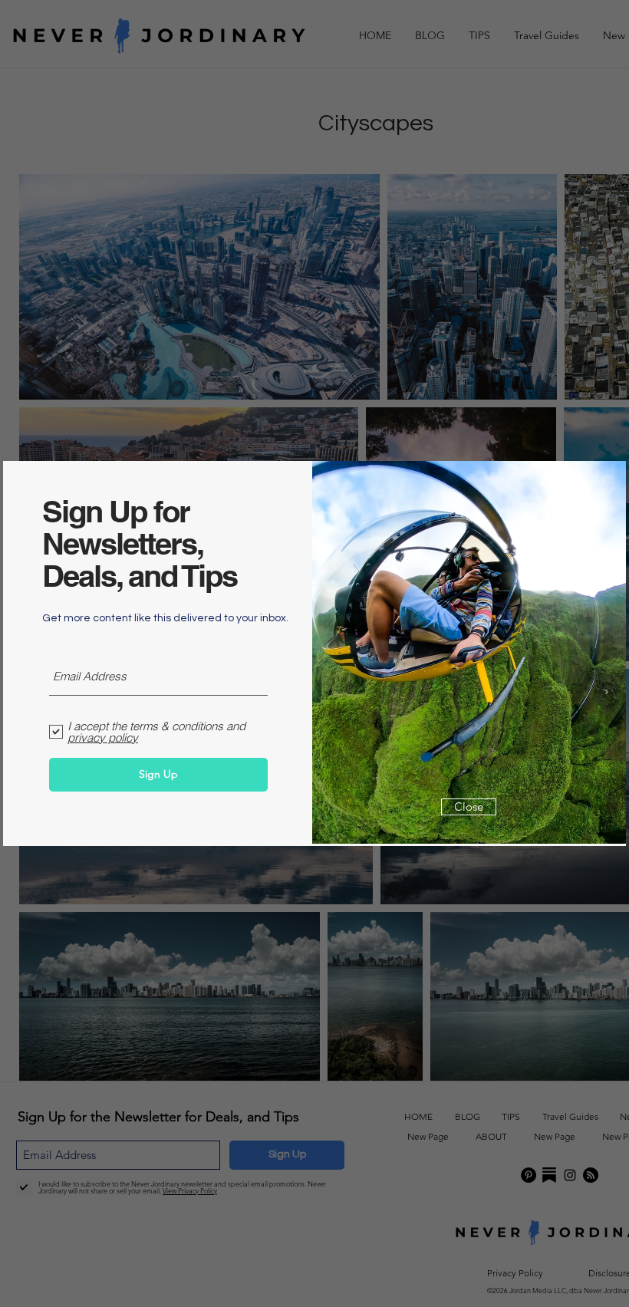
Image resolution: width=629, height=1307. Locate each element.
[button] (468, 806)
